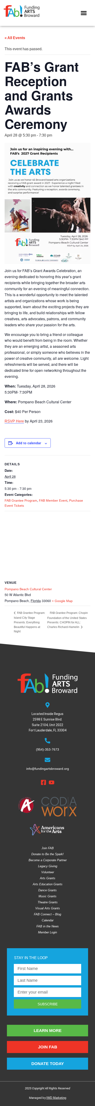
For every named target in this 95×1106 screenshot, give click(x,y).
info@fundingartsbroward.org (47, 768)
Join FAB (48, 848)
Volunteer (47, 872)
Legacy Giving (47, 866)
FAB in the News (47, 926)
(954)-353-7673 (47, 749)
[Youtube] (51, 782)
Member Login (47, 932)
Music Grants (47, 896)
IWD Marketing (56, 1098)
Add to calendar (28, 443)
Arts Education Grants (47, 884)
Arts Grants (47, 878)
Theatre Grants (48, 902)
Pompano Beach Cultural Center (28, 589)
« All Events (15, 38)
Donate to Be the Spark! (47, 854)
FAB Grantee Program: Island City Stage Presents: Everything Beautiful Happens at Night (29, 622)
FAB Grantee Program (21, 500)
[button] (84, 13)
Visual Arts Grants (47, 908)
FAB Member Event (53, 500)
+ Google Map (62, 601)
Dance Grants (47, 890)
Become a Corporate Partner (48, 860)
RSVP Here (14, 421)
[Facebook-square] (43, 782)
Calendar (47, 920)
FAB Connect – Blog (47, 914)
